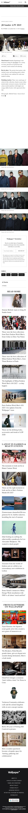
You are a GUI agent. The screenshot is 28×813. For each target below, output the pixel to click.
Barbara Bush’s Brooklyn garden (17, 6)
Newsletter (24, 56)
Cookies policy (14, 788)
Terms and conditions (14, 783)
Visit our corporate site (18, 807)
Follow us (16, 56)
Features (22, 28)
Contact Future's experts (14, 780)
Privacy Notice (21, 256)
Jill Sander (14, 274)
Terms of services (19, 255)
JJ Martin (5, 28)
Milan (3, 274)
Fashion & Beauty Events (7, 21)
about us (14, 778)
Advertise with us (14, 790)
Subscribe (20, 2)
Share (5, 56)
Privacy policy (14, 785)
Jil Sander (15, 62)
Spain (8, 274)
